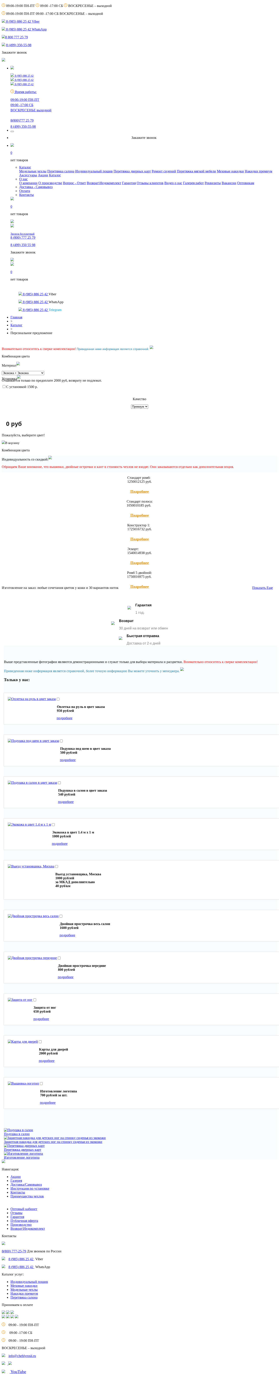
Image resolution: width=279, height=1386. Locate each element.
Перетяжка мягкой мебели (196, 171)
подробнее (64, 718)
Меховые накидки (230, 171)
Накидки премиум (258, 171)
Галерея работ (193, 183)
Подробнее (139, 491)
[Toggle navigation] (12, 131)
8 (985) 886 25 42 (21, 1259)
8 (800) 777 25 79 (22, 235)
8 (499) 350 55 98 (22, 245)
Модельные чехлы (32, 171)
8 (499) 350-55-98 (18, 45)
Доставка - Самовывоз (36, 187)
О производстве (50, 183)
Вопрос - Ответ (74, 183)
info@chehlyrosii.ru (22, 1356)
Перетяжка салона (60, 171)
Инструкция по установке (29, 1188)
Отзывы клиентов (150, 183)
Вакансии (229, 183)
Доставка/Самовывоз (26, 1184)
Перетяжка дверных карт (132, 171)
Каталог (25, 167)
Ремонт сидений (164, 171)
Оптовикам (245, 183)
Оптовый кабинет (23, 1209)
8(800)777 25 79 (22, 120)
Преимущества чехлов (27, 1196)
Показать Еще (262, 588)
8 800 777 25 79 (16, 37)
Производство (21, 1224)
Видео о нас (173, 183)
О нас (23, 179)
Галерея (16, 1180)
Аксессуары (28, 175)
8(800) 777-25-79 (14, 1251)
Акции (43, 175)
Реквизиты (213, 183)
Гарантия (129, 183)
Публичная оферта (24, 1221)
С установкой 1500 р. (22, 387)
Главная (16, 317)
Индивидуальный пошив (94, 171)
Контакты (26, 195)
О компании (28, 183)
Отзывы (16, 1213)
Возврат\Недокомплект (104, 183)
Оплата (24, 191)
